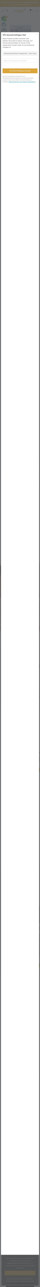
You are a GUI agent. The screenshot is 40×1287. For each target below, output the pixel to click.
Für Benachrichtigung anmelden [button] (20, 71)
